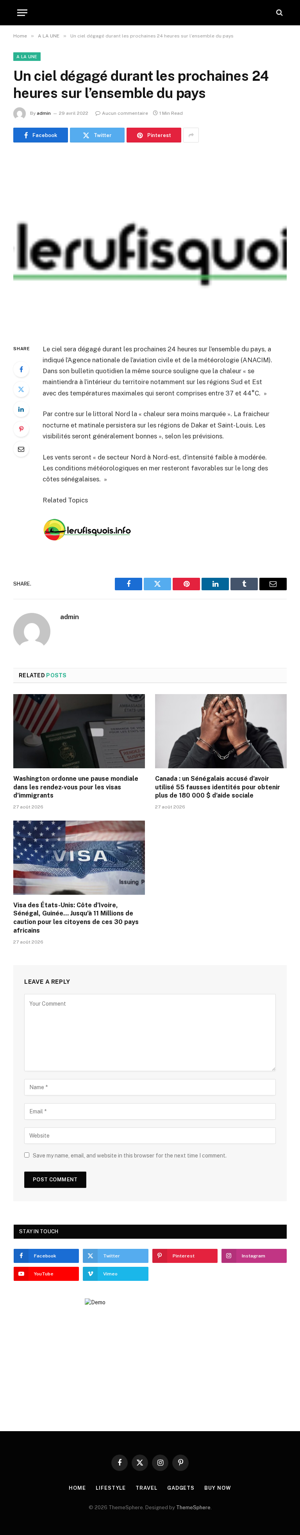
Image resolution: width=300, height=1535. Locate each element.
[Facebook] (21, 369)
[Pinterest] (21, 429)
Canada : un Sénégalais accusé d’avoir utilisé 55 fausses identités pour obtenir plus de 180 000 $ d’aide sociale (217, 787)
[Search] (279, 12)
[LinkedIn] (21, 409)
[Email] (21, 449)
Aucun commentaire (125, 113)
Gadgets (181, 1488)
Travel (146, 1488)
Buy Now (217, 1488)
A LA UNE (27, 56)
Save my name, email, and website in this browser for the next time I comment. (130, 1155)
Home (77, 1488)
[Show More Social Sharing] (191, 135)
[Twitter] (21, 389)
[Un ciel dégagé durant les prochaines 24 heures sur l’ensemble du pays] (150, 241)
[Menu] (22, 12)
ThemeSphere (193, 1507)
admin (44, 113)
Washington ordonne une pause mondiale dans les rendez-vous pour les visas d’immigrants (75, 787)
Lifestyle (111, 1488)
